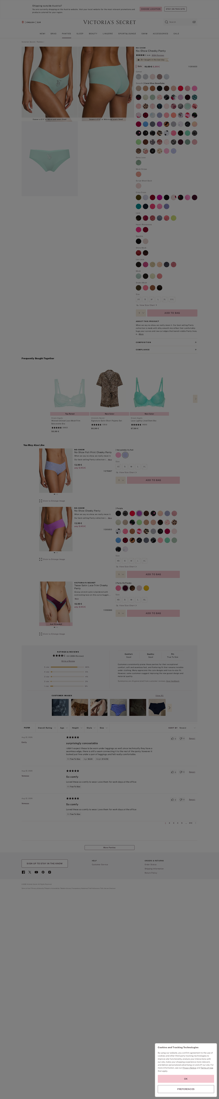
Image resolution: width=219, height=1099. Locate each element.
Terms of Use (207, 1068)
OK (186, 1079)
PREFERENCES (186, 1089)
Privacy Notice (189, 1068)
